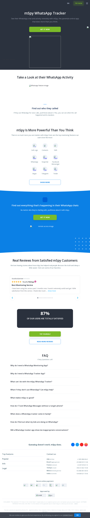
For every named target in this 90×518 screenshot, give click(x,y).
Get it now (45, 29)
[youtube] (81, 444)
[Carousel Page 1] (43, 104)
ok (77, 515)
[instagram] (86, 444)
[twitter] (77, 444)
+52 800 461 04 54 (82, 471)
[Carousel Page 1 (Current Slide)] (37, 297)
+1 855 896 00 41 (82, 459)
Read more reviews (45, 342)
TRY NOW (78, 3)
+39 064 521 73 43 (82, 474)
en (68, 3)
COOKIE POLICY (68, 515)
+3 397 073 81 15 (82, 465)
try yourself (45, 334)
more (76, 503)
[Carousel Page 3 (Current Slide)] (46, 104)
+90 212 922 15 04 (82, 468)
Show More (45, 182)
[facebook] (73, 444)
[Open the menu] (87, 3)
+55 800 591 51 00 (82, 462)
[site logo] (6, 3)
